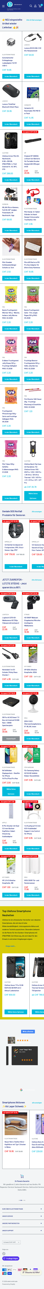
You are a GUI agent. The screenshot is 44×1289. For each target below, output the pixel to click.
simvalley (8, 542)
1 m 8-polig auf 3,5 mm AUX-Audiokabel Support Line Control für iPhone (32, 830)
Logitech (5, 614)
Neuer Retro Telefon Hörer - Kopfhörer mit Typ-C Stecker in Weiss (15, 1144)
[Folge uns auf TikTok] (3, 1253)
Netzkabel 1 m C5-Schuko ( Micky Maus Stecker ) (9, 672)
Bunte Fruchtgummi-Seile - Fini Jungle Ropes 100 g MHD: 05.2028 (32, 314)
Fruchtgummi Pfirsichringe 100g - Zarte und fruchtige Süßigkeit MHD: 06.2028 (9, 416)
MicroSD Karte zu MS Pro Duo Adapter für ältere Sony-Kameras (32, 265)
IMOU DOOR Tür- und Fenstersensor (31, 881)
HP (25, 153)
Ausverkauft (11, 739)
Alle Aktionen (37, 580)
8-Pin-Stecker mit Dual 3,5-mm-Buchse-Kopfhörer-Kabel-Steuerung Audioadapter (10, 831)
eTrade (27, 614)
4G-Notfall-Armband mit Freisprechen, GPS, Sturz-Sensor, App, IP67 (14, 547)
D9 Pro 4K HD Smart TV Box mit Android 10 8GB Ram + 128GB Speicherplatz (10, 721)
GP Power (27, 666)
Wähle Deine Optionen (33, 495)
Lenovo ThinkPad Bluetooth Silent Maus (10, 105)
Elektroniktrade (8, 666)
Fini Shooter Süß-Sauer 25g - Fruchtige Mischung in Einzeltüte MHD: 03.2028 (33, 403)
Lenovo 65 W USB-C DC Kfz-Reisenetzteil (32, 49)
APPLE (4, 822)
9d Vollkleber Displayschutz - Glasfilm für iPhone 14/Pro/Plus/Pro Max (11, 774)
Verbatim (27, 105)
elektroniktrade (8, 54)
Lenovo (27, 45)
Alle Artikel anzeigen (34, 20)
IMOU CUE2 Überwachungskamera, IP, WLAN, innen (32, 724)
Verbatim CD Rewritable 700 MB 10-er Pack (32, 111)
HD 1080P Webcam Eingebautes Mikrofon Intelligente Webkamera (32, 622)
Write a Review (28, 1032)
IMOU (25, 718)
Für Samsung (29, 767)
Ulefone (5, 153)
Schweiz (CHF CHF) (9, 1242)
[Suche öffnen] (31, 6)
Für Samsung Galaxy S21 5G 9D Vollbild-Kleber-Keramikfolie (31, 773)
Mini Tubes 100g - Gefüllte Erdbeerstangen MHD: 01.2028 (10, 468)
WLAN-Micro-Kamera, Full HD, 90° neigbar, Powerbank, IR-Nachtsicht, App (10, 211)
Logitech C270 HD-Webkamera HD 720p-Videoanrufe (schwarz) (10, 620)
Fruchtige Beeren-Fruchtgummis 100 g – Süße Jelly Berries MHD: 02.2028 (32, 364)
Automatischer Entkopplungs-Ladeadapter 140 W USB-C (9, 62)
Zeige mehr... (11, 946)
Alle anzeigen (37, 511)
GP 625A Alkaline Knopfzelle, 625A (30, 671)
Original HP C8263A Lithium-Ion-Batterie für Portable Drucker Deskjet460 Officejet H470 (32, 161)
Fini (3, 307)
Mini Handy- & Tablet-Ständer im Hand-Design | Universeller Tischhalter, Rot (32, 216)
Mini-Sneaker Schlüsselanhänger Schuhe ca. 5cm (9, 265)
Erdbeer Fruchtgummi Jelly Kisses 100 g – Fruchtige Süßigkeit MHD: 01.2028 (10, 364)
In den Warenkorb (11, 76)
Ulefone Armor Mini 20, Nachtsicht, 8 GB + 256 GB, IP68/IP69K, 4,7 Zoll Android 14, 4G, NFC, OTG (10, 162)
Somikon (5, 204)
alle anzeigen (37, 1103)
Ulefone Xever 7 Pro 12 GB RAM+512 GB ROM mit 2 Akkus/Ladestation (14, 988)
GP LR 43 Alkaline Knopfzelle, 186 (8, 881)
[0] (39, 6)
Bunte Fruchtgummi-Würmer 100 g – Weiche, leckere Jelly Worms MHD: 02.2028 (11, 314)
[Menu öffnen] (3, 6)
